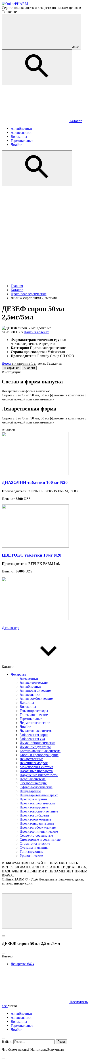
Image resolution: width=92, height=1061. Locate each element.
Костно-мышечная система (40, 751)
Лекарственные (31, 759)
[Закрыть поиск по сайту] (3, 1058)
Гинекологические (34, 715)
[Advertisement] (46, 234)
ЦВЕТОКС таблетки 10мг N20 (31, 555)
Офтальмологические (36, 787)
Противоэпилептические (39, 831)
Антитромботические (36, 698)
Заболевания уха (32, 739)
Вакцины (27, 702)
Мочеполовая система (36, 767)
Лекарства (18, 674)
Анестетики (29, 678)
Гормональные (31, 719)
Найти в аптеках (36, 332)
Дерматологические (35, 723)
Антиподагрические (35, 690)
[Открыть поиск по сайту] (37, 67)
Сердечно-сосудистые (36, 835)
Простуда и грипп (33, 799)
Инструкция (11, 368)
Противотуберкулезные (38, 827)
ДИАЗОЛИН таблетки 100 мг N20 (35, 482)
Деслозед (10, 627)
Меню (75, 47)
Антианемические (34, 682)
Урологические (31, 855)
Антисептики (30, 694)
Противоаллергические (37, 803)
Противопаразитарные (37, 823)
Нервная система (33, 779)
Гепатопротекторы (34, 710)
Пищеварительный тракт (39, 795)
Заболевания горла (34, 735)
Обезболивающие (33, 783)
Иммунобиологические (37, 743)
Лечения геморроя (34, 763)
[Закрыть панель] (3, 1038)
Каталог (75, 121)
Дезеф (6, 363)
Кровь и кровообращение (39, 755)
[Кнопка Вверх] (37, 911)
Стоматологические (35, 843)
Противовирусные (34, 807)
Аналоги (29, 368)
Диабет (25, 727)
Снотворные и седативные (40, 839)
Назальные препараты (36, 771)
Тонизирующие (31, 851)
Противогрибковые (34, 815)
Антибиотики (30, 686)
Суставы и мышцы (34, 847)
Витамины (28, 706)
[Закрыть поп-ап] (3, 936)
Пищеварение (30, 791)
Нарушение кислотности (39, 775)
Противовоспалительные (39, 811)
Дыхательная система (36, 731)
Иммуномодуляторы (35, 747)
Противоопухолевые (35, 819)
